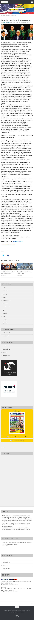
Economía (5, 291)
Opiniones (5, 323)
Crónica (4, 297)
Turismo (4, 319)
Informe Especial (6, 300)
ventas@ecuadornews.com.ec (11, 591)
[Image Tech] (9, 375)
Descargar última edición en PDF (17, 437)
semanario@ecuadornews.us (11, 584)
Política (3, 15)
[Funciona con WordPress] (13, 612)
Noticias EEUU (6, 336)
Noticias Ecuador (7, 332)
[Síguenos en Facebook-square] (15, 615)
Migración (5, 313)
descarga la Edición (17, 241)
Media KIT (5, 352)
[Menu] (32, 2)
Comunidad (5, 303)
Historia (4, 346)
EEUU (4, 310)
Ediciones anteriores (17, 441)
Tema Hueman (23, 612)
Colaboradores (6, 349)
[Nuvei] (9, 396)
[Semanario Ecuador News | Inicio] (6, 2)
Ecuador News (6, 22)
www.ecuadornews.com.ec (8, 244)
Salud (4, 316)
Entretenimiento (6, 307)
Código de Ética (6, 355)
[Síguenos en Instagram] (18, 615)
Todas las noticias (11, 15)
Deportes (5, 294)
